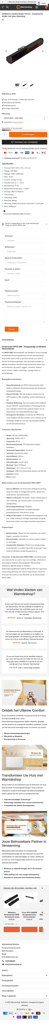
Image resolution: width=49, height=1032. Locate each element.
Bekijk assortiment (3, 7)
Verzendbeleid (8, 991)
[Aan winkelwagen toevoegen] (12, 929)
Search (5, 970)
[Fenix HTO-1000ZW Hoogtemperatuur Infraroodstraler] (29, 901)
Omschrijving (8, 340)
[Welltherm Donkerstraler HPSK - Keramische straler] (12, 901)
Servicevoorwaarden (10, 986)
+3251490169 (10, 961)
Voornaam (9, 236)
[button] (2, 2)
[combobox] (12, 924)
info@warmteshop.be (13, 964)
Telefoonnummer (12, 291)
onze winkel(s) (18, 122)
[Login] (36, 7)
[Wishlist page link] (42, 7)
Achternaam (10, 247)
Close (23, 888)
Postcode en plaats (13, 269)
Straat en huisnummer (14, 258)
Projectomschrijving (13, 302)
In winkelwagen (28, 134)
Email (7, 280)
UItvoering (6, 114)
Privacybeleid (7, 981)
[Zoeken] (7, 7)
